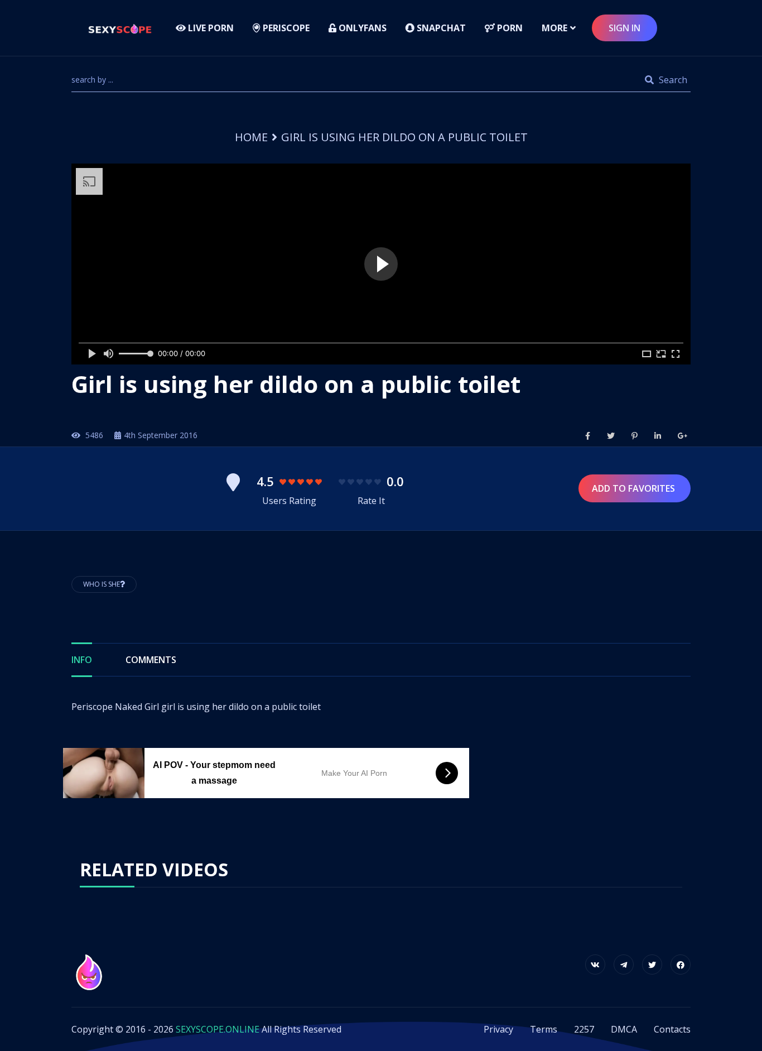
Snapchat (440, 28)
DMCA (624, 1029)
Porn (509, 28)
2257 (584, 1029)
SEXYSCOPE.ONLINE (217, 1029)
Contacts (672, 1029)
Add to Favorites (634, 488)
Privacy (498, 1029)
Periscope (285, 28)
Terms (543, 1029)
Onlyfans (361, 28)
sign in (624, 28)
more (554, 28)
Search (672, 80)
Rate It (371, 501)
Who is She (101, 584)
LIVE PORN (210, 28)
